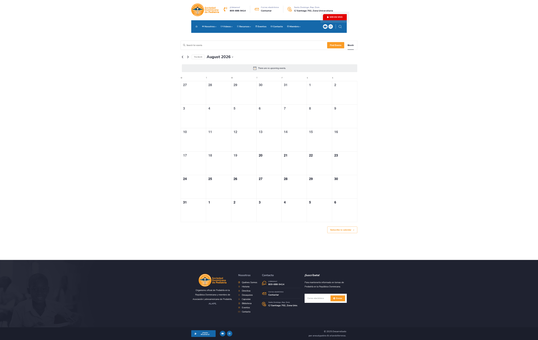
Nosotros (210, 26)
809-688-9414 (238, 10)
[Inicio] (205, 9)
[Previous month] (182, 57)
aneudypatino (320, 335)
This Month (198, 57)
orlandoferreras (337, 335)
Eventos (262, 26)
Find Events (335, 45)
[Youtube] (325, 26)
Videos (227, 26)
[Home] (213, 280)
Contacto (278, 26)
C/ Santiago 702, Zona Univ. (283, 305)
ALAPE (212, 303)
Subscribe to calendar (340, 229)
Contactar (266, 10)
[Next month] (188, 57)
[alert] (269, 68)
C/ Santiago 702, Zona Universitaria (313, 10)
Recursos (244, 26)
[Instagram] (330, 26)
